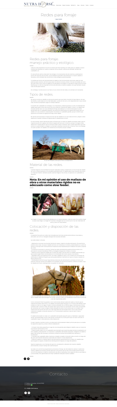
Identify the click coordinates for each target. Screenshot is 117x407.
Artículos (82, 5)
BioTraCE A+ (73, 5)
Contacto (91, 5)
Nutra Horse (58, 5)
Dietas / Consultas (66, 5)
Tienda (87, 5)
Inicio (54, 5)
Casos (78, 5)
